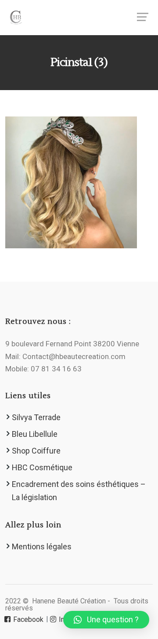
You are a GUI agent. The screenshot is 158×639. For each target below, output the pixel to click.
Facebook (27, 619)
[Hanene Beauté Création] (79, 17)
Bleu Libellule (34, 434)
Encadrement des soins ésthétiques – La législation (79, 490)
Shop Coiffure (36, 450)
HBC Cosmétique (42, 467)
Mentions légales (42, 546)
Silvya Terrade (36, 417)
